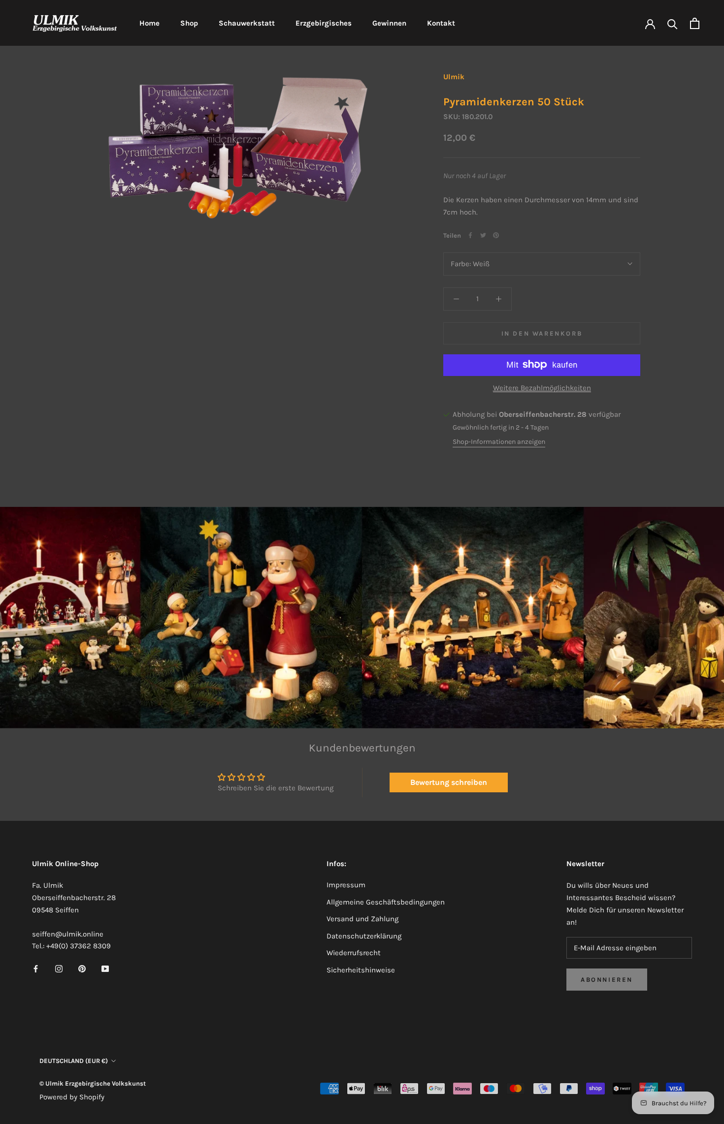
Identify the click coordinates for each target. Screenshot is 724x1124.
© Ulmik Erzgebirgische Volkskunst (92, 1083)
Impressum (346, 884)
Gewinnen (389, 23)
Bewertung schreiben (448, 782)
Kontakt (441, 23)
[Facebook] (470, 235)
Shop (189, 23)
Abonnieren (607, 979)
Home (149, 23)
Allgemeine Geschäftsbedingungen (386, 902)
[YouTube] (105, 968)
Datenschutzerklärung (364, 936)
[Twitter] (483, 235)
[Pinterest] (496, 235)
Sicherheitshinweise (361, 970)
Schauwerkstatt (247, 23)
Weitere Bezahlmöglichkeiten (542, 387)
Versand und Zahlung (362, 918)
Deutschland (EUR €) (73, 1060)
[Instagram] (59, 968)
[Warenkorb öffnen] (694, 23)
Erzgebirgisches (324, 23)
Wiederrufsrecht (354, 952)
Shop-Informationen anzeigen (499, 441)
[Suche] (672, 23)
